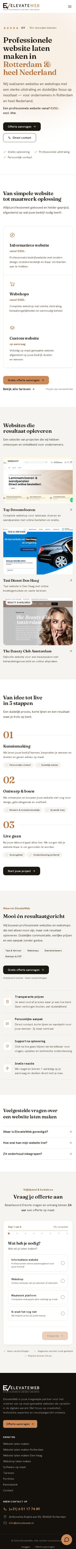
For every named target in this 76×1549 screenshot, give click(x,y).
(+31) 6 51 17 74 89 (24, 1509)
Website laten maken (16, 1444)
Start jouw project (19, 871)
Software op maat (14, 1467)
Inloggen (25, 1546)
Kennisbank (10, 1484)
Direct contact (22, 137)
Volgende (53, 1336)
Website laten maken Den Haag (22, 1455)
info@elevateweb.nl (21, 1523)
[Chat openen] (66, 1539)
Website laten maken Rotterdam (23, 1449)
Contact (8, 1490)
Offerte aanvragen (19, 126)
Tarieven (8, 1473)
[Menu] (70, 6)
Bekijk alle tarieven (17, 389)
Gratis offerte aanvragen (24, 380)
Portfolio (8, 1478)
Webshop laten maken (17, 1461)
